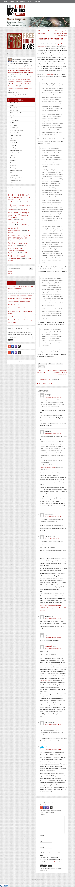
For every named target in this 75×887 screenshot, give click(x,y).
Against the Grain (14, 108)
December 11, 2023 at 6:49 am (53, 749)
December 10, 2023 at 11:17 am (53, 433)
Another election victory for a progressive (19, 301)
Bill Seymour (13, 115)
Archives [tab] (30, 282)
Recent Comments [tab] (21, 282)
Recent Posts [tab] (11, 282)
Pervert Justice (13, 158)
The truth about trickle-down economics (18, 292)
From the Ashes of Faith (16, 130)
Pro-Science (13, 165)
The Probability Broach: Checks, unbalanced (17, 249)
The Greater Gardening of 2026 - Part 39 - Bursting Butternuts (18, 214)
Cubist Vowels (13, 118)
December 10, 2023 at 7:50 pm (53, 618)
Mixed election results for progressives (18, 305)
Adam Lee (27, 253)
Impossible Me (14, 138)
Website (42, 847)
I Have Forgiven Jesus (15, 135)
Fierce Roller (13, 125)
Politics (45, 384)
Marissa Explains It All (16, 150)
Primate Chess (13, 163)
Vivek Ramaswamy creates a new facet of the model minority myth (60, 33)
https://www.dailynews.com (48, 467)
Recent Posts (37, 1)
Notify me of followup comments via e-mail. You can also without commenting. (51, 862)
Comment (42, 814)
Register (10, 271)
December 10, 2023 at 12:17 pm (53, 516)
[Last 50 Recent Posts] (12, 191)
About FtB (6, 1)
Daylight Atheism (14, 120)
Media (40, 384)
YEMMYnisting (14, 183)
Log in (10, 273)
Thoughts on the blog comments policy (18, 317)
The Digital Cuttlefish (15, 180)
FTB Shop (29, 1)
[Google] (12, 346)
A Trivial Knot (14, 103)
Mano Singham (14, 148)
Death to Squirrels (14, 123)
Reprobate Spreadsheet (16, 170)
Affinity (12, 105)
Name (42, 835)
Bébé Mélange (26, 225)
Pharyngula (13, 160)
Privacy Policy (14, 1)
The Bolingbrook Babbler (16, 178)
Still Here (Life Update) (17, 256)
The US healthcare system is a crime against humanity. (20, 236)
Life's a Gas (13, 145)
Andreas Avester (14, 110)
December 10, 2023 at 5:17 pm (53, 539)
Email (42, 841)
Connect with (43, 805)
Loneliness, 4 (13, 222)
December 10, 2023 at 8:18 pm (53, 724)
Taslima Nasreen (14, 175)
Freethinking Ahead (15, 128)
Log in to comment (56, 384)
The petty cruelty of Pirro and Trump (18, 308)
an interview (50, 74)
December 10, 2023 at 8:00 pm (53, 648)
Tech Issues (22, 1)
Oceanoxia (12, 155)
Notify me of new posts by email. (50, 857)
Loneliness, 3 (13, 228)
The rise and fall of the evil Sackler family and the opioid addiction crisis (19, 197)
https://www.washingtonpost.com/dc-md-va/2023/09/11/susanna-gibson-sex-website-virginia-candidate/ (53, 608)
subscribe (53, 862)
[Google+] (9, 346)
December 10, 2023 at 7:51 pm (53, 637)
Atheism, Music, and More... (17, 113)
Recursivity (13, 168)
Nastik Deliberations (15, 153)
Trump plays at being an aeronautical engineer (20, 295)
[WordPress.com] (19, 346)
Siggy (25, 245)
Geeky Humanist (14, 133)
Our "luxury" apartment (17, 243)
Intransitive (13, 140)
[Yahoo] (15, 346)
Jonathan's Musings (15, 143)
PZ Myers (24, 209)
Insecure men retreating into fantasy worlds (19, 298)
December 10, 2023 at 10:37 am (53, 397)
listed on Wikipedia (45, 680)
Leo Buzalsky (49, 646)
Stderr (11, 173)
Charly (21, 219)
